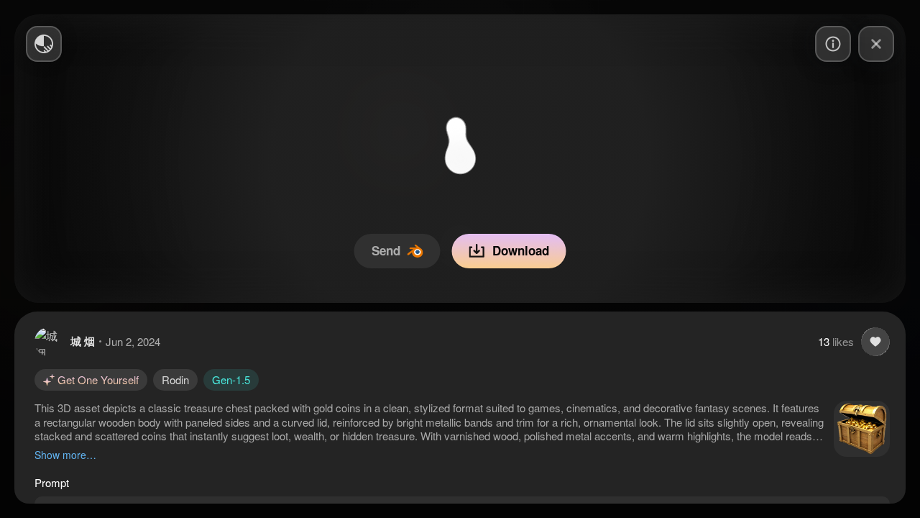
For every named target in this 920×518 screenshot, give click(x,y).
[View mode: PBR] (44, 44)
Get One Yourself (98, 379)
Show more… (65, 454)
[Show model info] (833, 44)
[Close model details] (876, 44)
